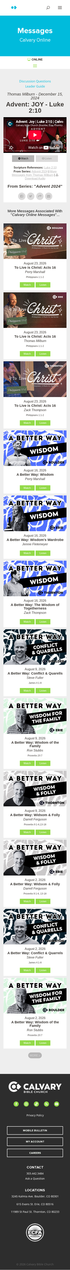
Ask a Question (35, 1178)
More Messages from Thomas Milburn (34, 173)
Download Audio (35, 178)
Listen (48, 158)
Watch (24, 158)
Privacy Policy (35, 1115)
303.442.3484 (35, 1173)
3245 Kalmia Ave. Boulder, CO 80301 (35, 1196)
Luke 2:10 (50, 167)
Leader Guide (35, 86)
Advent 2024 (40, 171)
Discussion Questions (35, 81)
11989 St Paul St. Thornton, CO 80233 (35, 1212)
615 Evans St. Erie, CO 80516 (35, 1204)
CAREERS (35, 1153)
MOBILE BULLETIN (35, 1130)
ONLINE (37, 60)
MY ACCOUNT (35, 1141)
